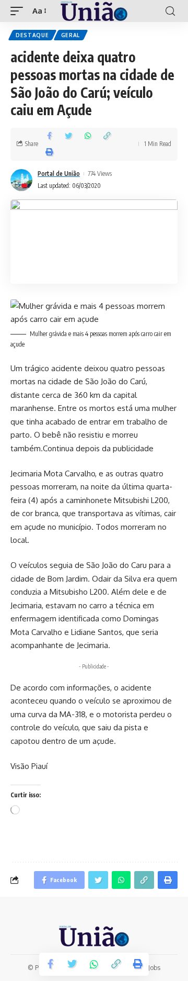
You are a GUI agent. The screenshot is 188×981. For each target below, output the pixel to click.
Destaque (32, 35)
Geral (70, 35)
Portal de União (59, 173)
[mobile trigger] (19, 11)
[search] (170, 11)
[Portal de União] (94, 11)
